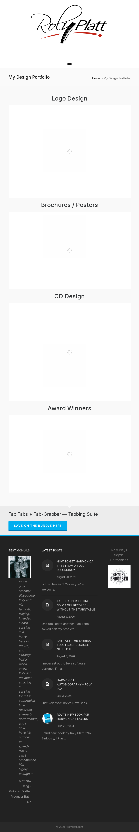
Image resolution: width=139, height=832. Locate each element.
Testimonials (19, 550)
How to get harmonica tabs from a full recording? (75, 566)
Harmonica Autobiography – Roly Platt (74, 684)
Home (96, 78)
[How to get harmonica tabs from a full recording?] (47, 565)
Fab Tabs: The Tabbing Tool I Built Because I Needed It (74, 645)
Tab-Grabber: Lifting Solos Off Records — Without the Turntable (76, 605)
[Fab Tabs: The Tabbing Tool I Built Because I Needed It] (47, 644)
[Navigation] (69, 64)
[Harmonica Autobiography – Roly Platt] (47, 684)
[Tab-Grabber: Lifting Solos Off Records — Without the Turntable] (47, 605)
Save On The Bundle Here (38, 525)
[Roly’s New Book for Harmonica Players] (47, 718)
